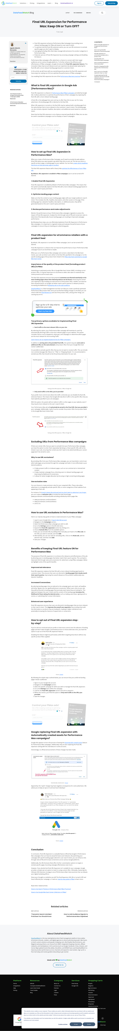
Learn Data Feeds (35, 988)
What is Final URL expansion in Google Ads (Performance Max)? (101, 46)
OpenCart (91, 997)
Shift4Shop (91, 990)
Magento (90, 986)
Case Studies (34, 990)
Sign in (99, 3)
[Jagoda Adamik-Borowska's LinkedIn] (26, 43)
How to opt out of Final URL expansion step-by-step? (101, 72)
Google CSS (75, 986)
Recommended (78, 13)
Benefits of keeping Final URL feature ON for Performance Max (101, 68)
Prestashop (91, 1002)
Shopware (91, 1004)
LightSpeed (91, 999)
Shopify (90, 983)
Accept (76, 1024)
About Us (56, 983)
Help (14, 988)
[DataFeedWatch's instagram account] (103, 1018)
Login (55, 990)
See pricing (111, 3)
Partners (56, 988)
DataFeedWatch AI (66, 3)
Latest (68, 13)
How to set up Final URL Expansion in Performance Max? (102, 50)
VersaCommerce (93, 1006)
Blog (56, 3)
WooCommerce (92, 995)
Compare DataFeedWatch (37, 986)
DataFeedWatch (36, 938)
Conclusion (97, 82)
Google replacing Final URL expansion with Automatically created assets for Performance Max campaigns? (101, 77)
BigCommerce (92, 988)
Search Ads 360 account (59, 520)
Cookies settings (63, 1024)
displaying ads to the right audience (59, 285)
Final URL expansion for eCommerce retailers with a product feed (101, 55)
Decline (89, 1024)
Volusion (90, 992)
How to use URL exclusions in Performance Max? (101, 63)
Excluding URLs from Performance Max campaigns (101, 59)
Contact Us (57, 986)
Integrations (41, 3)
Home (15, 983)
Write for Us (59, 965)
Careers (56, 992)
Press (55, 995)
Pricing (32, 3)
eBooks (88, 13)
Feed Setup (75, 983)
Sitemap (103, 1025)
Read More (12, 61)
